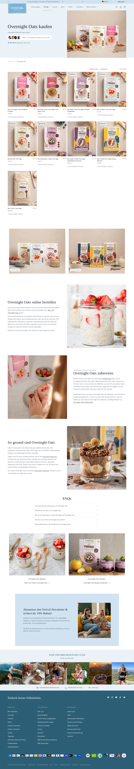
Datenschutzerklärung (75, 733)
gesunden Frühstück (42, 470)
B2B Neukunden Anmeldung (47, 740)
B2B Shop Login (43, 743)
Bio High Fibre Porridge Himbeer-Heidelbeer (78, 110)
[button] (36, 7)
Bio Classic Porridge (15, 208)
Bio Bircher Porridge (15, 159)
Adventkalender (13, 747)
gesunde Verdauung (50, 456)
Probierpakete (13, 743)
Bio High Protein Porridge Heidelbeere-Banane (76, 160)
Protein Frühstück (14, 726)
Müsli (10, 722)
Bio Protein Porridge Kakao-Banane (107, 160)
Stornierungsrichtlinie (85, 764)
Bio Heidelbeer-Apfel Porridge (48, 159)
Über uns (41, 711)
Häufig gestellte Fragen (46, 722)
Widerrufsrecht (72, 726)
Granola (10, 718)
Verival (14, 764)
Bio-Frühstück (13, 711)
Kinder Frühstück (14, 729)
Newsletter (41, 736)
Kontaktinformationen (65, 764)
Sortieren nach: (94, 69)
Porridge (11, 715)
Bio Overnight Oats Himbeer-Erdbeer (18, 110)
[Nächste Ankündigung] (82, 1)
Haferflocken (106, 378)
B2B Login (121, 1)
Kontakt (70, 736)
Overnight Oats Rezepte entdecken (95, 583)
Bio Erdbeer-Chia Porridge (106, 109)
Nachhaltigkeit (43, 715)
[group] (11, 673)
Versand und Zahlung (74, 722)
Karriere (40, 733)
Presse (40, 729)
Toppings (11, 736)
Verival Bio (11, 61)
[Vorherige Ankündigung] (8, 1)
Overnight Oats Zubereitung (83, 402)
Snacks (10, 733)
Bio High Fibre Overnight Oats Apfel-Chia (48, 110)
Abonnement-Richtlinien (75, 718)
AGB (69, 715)
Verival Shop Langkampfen (47, 718)
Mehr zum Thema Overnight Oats (35, 583)
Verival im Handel (44, 726)
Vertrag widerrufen (74, 729)
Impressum (71, 711)
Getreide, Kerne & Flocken (17, 740)
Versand (56, 764)
